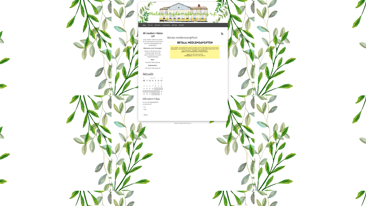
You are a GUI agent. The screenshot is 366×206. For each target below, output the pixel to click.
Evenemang (166, 25)
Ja (144, 107)
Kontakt (181, 25)
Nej (145, 109)
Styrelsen (158, 25)
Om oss (150, 25)
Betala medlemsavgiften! (182, 37)
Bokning (174, 25)
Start (144, 25)
